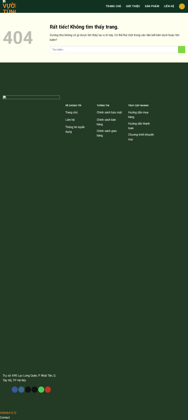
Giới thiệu (133, 6)
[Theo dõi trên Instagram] (21, 389)
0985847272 (8, 413)
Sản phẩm (152, 6)
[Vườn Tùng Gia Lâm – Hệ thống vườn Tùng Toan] (11, 6)
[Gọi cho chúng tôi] (41, 389)
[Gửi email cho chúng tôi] (35, 389)
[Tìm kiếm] (182, 6)
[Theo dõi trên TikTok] (28, 389)
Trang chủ (113, 6)
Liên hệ (169, 6)
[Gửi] (181, 49)
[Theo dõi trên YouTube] (48, 389)
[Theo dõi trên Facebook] (15, 389)
